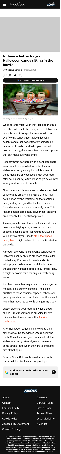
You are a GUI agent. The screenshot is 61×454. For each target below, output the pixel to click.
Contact (6, 402)
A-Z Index (42, 423)
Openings (42, 397)
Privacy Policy (10, 413)
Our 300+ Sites (45, 402)
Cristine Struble (14, 70)
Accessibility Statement (15, 423)
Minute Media (16, 436)
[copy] (20, 75)
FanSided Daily (10, 408)
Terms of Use (44, 413)
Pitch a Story (44, 408)
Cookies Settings (11, 429)
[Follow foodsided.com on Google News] (54, 372)
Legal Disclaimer (46, 418)
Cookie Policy (9, 418)
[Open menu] (4, 4)
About (5, 397)
